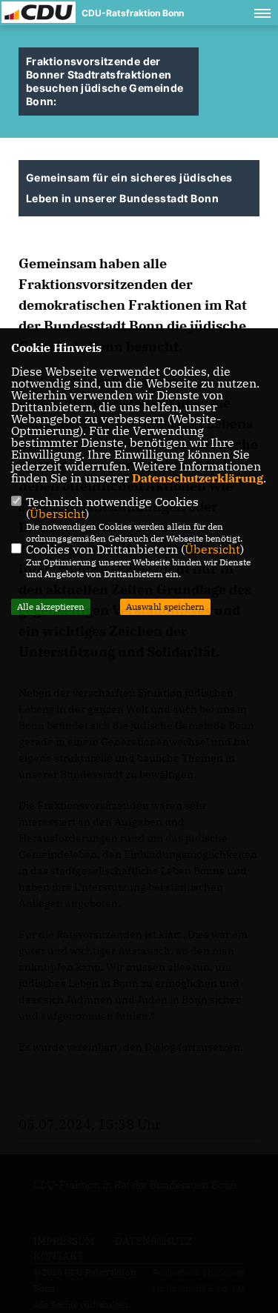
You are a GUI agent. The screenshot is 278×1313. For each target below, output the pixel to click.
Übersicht (57, 513)
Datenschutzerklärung (197, 478)
